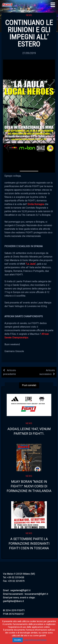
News (29, 15)
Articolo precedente (9, 372)
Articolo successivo (47, 372)
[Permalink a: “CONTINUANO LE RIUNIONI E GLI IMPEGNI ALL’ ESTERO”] (29, 115)
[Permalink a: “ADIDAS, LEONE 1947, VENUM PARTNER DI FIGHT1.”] (29, 405)
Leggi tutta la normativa (34, 639)
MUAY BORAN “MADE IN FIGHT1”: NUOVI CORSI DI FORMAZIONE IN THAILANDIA (29, 486)
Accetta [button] (17, 640)
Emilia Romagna (36, 204)
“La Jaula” (31, 263)
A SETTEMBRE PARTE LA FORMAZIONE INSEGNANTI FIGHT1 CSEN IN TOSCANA (29, 543)
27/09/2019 (29, 53)
